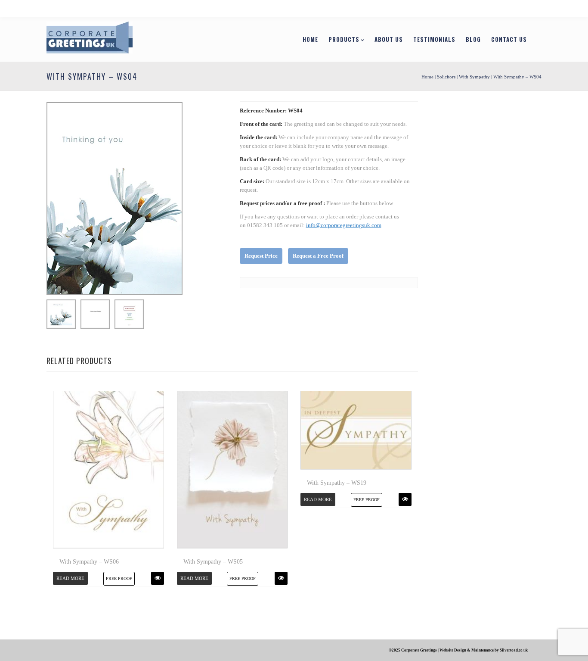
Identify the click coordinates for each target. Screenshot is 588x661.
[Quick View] (157, 578)
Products (343, 39)
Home (310, 39)
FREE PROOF (119, 578)
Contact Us (509, 39)
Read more (70, 578)
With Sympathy (474, 76)
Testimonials (434, 39)
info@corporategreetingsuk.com (343, 225)
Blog (473, 39)
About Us (388, 39)
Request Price (261, 256)
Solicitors (446, 76)
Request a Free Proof (318, 256)
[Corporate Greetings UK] (89, 39)
